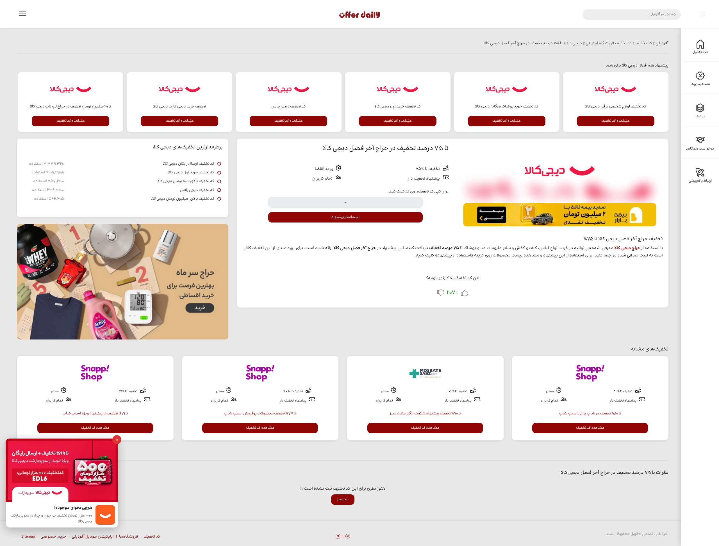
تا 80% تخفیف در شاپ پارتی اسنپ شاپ (590, 413)
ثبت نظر (343, 499)
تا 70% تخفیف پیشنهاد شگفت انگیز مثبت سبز (425, 413)
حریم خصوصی (53, 537)
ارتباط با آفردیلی (700, 181)
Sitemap (28, 537)
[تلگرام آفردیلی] (347, 537)
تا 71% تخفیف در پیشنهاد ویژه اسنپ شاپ (95, 413)
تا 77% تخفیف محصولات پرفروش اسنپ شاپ (260, 413)
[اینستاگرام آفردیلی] (338, 537)
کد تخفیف (152, 537)
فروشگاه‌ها (128, 537)
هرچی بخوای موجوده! (73, 508)
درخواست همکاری (700, 149)
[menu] (22, 14)
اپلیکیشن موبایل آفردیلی (93, 537)
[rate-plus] (464, 294)
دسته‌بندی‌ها (700, 84)
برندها (700, 116)
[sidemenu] (702, 15)
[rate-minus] (440, 294)
